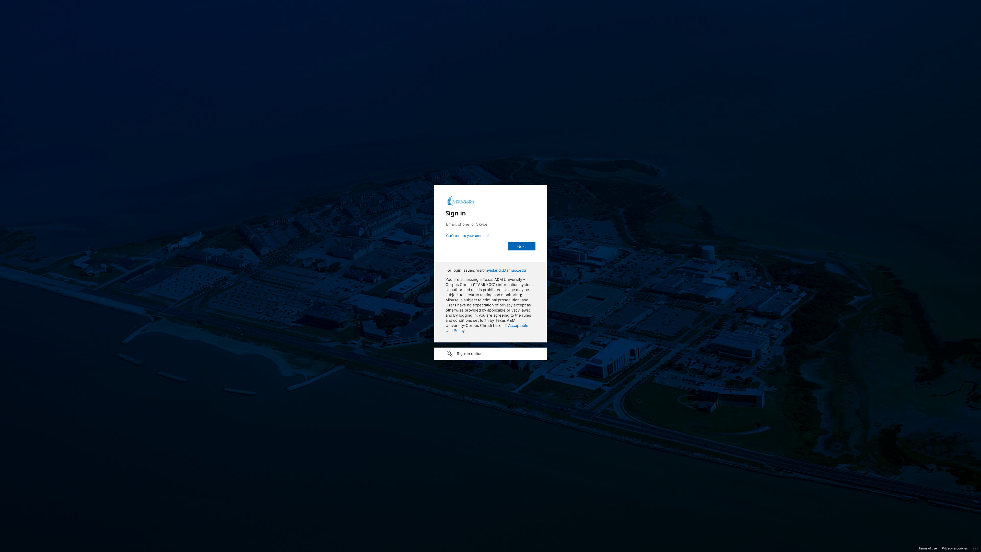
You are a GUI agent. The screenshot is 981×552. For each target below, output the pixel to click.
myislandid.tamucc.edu (505, 270)
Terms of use (928, 548)
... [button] (976, 547)
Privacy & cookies (955, 548)
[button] (490, 354)
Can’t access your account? (468, 236)
